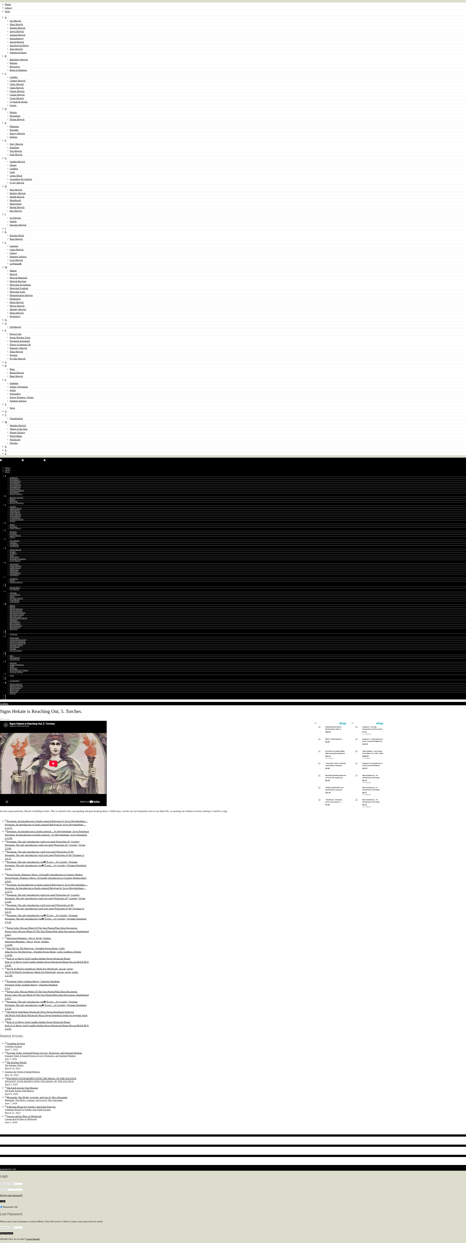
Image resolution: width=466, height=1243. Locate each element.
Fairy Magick (16, 144)
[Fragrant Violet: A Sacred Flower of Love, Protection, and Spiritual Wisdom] (43, 1053)
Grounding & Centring (21, 179)
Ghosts (13, 165)
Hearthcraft (15, 200)
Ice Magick (15, 217)
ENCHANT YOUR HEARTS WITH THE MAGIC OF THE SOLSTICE (39, 1081)
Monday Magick (18, 309)
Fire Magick (16, 151)
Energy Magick (17, 133)
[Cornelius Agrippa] (15, 1043)
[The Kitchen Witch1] (16, 1062)
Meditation (15, 298)
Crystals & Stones (19, 101)
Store (7, 11)
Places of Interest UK (20, 344)
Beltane (13, 63)
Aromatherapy (17, 38)
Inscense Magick (18, 224)
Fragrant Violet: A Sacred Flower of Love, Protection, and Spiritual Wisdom (40, 1056)
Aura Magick (16, 49)
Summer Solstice (18, 256)
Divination (15, 115)
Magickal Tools (17, 291)
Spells (13, 390)
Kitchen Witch (17, 235)
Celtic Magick (17, 84)
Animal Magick (17, 34)
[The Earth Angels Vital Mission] (21, 1087)
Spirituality (15, 393)
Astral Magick (17, 42)
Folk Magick (16, 154)
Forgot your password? (11, 1195)
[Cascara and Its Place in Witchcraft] (23, 1116)
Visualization (16, 418)
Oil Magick (15, 327)
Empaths (14, 129)
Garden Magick (17, 161)
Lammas (14, 246)
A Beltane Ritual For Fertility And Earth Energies (28, 1109)
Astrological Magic (19, 45)
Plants (8, 4)
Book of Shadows (18, 70)
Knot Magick (16, 239)
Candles (14, 77)
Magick (13, 274)
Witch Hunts (16, 436)
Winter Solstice (17, 432)
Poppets (13, 355)
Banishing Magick (19, 59)
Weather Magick (18, 425)
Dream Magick (17, 119)
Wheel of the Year (18, 429)
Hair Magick (16, 189)
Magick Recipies (18, 281)
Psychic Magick (17, 358)
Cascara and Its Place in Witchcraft (21, 1119)
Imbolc (13, 221)
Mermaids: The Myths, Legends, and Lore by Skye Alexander (34, 1100)
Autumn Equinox (18, 52)
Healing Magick (18, 193)
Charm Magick (17, 91)
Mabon (13, 270)
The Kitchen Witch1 (14, 1065)
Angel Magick (17, 31)
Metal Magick (17, 302)
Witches (14, 443)
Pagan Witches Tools (20, 337)
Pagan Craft (15, 334)
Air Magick (15, 20)
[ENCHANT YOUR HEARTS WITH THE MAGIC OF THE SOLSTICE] (40, 1078)
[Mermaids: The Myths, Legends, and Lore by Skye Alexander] (36, 1097)
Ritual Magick (17, 372)
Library (8, 7)
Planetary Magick (18, 348)
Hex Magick (16, 210)
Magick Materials (18, 277)
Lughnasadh (16, 263)
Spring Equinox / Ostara (21, 397)
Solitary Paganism (19, 386)
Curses (13, 105)
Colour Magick (17, 94)
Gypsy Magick (17, 182)
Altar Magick (16, 24)
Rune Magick (16, 376)
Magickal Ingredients (20, 284)
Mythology (15, 316)
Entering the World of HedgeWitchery (22, 1072)
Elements (14, 126)
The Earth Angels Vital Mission (19, 1091)
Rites (12, 369)
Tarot (12, 407)
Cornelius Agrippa (13, 1046)
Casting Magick (17, 80)
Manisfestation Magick (21, 295)
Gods (12, 172)
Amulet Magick (17, 27)
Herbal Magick (17, 207)
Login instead (32, 1239)
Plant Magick (16, 351)
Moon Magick (17, 312)
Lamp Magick (17, 249)
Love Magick (16, 260)
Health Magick (17, 196)
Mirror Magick (17, 305)
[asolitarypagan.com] (32, 461)
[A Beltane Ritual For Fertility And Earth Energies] (30, 1106)
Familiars (14, 147)
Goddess (14, 168)
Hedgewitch (15, 203)
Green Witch (16, 175)
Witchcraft (15, 439)
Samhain (14, 383)
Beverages (15, 66)
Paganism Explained (20, 341)
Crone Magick (17, 98)
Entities (13, 137)
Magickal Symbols (19, 288)
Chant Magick (17, 87)
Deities (13, 112)
